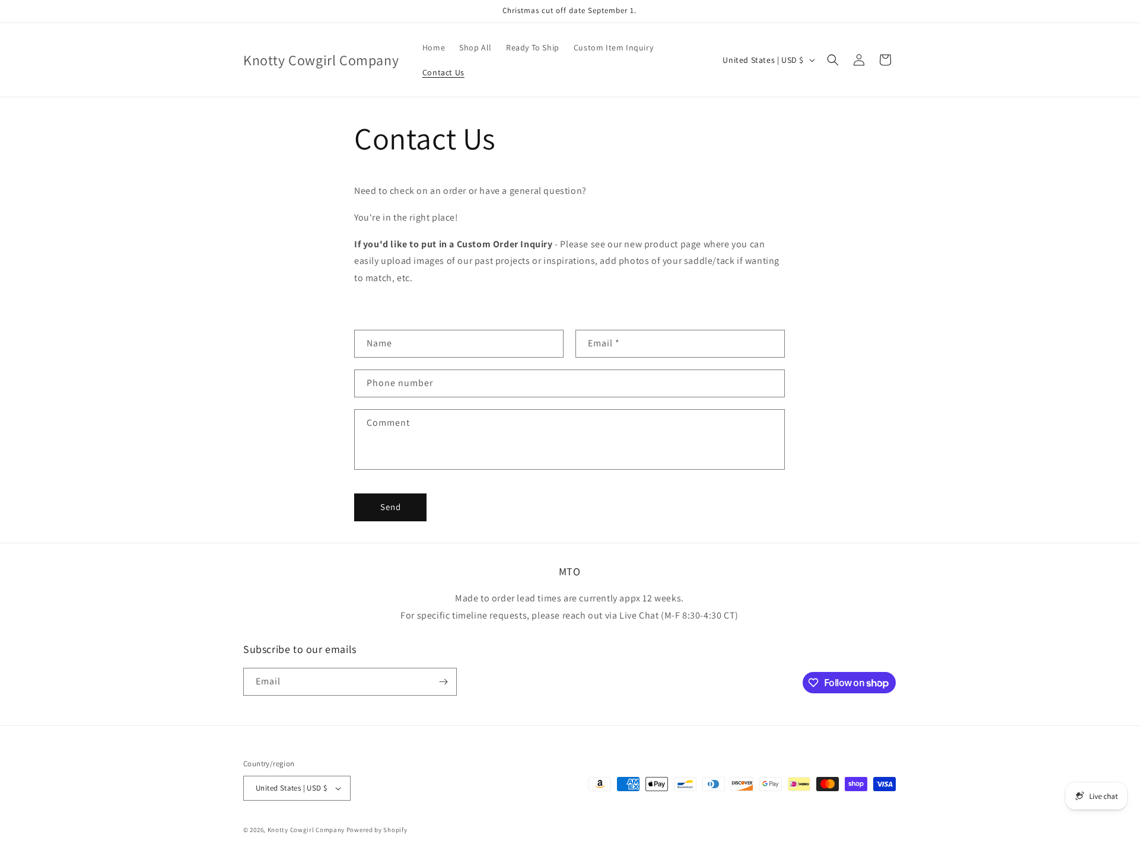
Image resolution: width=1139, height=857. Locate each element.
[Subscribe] (443, 682)
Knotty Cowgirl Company (306, 830)
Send (390, 506)
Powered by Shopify (377, 830)
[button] (833, 60)
